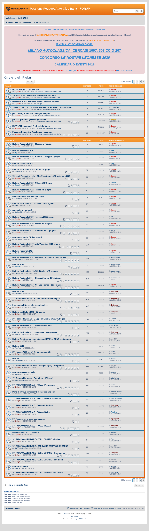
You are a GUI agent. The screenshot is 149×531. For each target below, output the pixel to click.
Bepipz (17, 266)
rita (16, 205)
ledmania (18, 239)
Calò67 (113, 319)
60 (78, 368)
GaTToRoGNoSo (21, 448)
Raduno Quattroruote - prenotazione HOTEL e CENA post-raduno (41, 339)
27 (69, 274)
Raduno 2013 (18, 292)
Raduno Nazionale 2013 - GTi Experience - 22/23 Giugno (37, 285)
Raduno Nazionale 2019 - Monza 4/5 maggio (32, 224)
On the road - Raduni (17, 77)
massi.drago (19, 260)
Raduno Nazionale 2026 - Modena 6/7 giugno (32, 144)
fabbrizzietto (115, 378)
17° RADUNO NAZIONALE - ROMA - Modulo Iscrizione (36, 399)
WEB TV (56, 29)
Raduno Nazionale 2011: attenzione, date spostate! (34, 332)
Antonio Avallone (116, 392)
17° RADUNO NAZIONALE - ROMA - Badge (31, 412)
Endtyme (18, 287)
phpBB (66, 513)
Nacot (113, 230)
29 (75, 274)
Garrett (17, 185)
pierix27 (113, 358)
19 (66, 388)
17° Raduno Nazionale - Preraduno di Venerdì (32, 378)
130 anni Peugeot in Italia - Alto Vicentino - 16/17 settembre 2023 (41, 176)
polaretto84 (18, 294)
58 (72, 368)
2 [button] (137, 81)
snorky (113, 119)
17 (75, 281)
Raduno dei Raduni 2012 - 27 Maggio (28, 312)
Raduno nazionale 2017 (22, 251)
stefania (17, 468)
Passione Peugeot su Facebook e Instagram (32, 132)
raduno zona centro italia (23, 372)
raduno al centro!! (20, 466)
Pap (16, 153)
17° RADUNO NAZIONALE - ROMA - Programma (33, 385)
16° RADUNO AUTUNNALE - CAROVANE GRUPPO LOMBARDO (40, 446)
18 (78, 281)
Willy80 (17, 374)
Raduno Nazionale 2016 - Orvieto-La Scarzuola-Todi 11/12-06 (39, 258)
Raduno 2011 (18, 346)
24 (72, 301)
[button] (143, 81)
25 (66, 288)
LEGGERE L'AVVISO (124, 71)
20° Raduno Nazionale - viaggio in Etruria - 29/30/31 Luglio (38, 319)
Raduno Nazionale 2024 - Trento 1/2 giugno (31, 169)
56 (66, 368)
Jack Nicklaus (20, 334)
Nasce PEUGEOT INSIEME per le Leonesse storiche (35, 102)
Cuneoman (115, 107)
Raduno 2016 (18, 264)
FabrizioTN (18, 171)
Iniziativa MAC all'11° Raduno (25, 433)
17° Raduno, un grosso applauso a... (28, 419)
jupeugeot (115, 298)
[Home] (17, 9)
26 (66, 274)
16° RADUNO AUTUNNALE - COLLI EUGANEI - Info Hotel (37, 460)
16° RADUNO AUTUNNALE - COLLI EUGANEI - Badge (36, 439)
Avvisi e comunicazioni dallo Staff (49, 92)
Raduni (15, 359)
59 (75, 368)
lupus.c (113, 372)
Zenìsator (74, 516)
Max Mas (18, 348)
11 (78, 247)
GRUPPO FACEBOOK (68, 29)
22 (66, 301)
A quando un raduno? (22, 210)
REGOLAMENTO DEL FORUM (25, 90)
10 (75, 247)
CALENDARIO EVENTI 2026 (75, 64)
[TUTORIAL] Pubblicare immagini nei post (31, 114)
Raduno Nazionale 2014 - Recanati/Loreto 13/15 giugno (37, 278)
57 (69, 368)
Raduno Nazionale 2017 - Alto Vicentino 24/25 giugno (36, 244)
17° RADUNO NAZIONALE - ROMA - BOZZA (31, 426)
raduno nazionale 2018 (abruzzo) (27, 237)
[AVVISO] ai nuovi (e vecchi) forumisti (29, 119)
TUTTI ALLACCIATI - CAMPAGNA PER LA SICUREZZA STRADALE (42, 108)
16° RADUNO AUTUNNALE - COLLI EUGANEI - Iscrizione (37, 472)
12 (66, 260)
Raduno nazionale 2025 (22, 163)
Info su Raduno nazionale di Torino (28, 197)
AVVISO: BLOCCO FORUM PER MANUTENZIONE (34, 96)
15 (75, 260)
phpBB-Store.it (81, 519)
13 (69, 260)
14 (72, 260)
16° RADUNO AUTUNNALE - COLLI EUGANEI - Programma (38, 453)
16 (78, 260)
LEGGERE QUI (70, 71)
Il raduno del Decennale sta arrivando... (30, 305)
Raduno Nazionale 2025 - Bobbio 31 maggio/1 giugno (36, 157)
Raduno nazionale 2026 (22, 151)
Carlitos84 (18, 212)
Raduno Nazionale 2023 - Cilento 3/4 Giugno (32, 183)
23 (69, 301)
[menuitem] (26, 18)
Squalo (17, 92)
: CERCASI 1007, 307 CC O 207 (74, 50)
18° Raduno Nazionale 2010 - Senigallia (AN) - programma (38, 365)
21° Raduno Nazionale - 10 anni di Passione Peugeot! (36, 298)
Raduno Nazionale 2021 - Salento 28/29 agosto (33, 203)
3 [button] (140, 81)
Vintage (39, 104)
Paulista (114, 412)
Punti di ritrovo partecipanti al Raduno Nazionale (34, 392)
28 (72, 274)
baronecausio (115, 278)
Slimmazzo (18, 394)
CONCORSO (74, 58)
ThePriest (114, 472)
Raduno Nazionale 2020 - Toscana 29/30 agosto (33, 217)
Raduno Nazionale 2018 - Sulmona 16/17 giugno (34, 231)
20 (69, 388)
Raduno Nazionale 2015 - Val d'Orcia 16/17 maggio (35, 271)
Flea (112, 439)
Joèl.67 (113, 432)
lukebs (113, 346)
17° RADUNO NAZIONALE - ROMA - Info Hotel (32, 405)
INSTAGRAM (100, 29)
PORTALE (47, 29)
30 (78, 274)
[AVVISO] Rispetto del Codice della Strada (31, 126)
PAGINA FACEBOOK (86, 29)
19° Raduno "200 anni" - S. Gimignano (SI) (31, 352)
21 (72, 388)
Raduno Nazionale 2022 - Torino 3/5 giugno (31, 190)
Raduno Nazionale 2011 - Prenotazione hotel (32, 326)
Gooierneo (114, 325)
